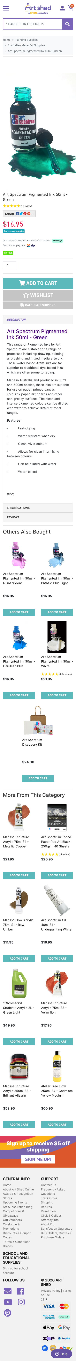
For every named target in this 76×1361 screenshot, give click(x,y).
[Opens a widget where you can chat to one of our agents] (61, 1354)
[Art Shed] (38, 8)
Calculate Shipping (40, 305)
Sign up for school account (15, 1271)
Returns (46, 1207)
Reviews (13, 517)
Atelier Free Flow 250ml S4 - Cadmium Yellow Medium (57, 1090)
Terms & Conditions (16, 1242)
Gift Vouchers (12, 1220)
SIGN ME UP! (38, 1159)
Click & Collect (51, 1215)
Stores (7, 1198)
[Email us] (9, 1292)
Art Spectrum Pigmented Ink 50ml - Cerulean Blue (19, 661)
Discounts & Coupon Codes (17, 1235)
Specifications (18, 508)
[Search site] (67, 24)
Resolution (48, 1211)
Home (7, 1185)
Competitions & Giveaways (13, 1213)
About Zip (47, 1224)
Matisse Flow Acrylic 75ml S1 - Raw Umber (18, 924)
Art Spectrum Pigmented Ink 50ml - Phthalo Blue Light (57, 578)
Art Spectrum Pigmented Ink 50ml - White (57, 661)
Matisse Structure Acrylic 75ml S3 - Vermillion (54, 1007)
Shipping (47, 1202)
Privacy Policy (51, 1291)
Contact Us (48, 1185)
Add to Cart (41, 283)
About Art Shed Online (18, 1189)
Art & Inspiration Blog (17, 1207)
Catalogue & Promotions (11, 1226)
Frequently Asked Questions (53, 1192)
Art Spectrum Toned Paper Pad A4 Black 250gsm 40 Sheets (56, 841)
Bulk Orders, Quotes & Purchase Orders (56, 1235)
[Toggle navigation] (6, 8)
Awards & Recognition (18, 1194)
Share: (10, 214)
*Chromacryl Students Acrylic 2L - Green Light (18, 1007)
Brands (8, 1246)
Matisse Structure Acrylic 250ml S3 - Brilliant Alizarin (17, 1090)
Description (16, 320)
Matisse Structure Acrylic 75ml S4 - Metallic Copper (16, 841)
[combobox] (38, 24)
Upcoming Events (15, 1202)
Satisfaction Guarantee (56, 1228)
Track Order (49, 1198)
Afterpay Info (50, 1220)
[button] (38, 206)
